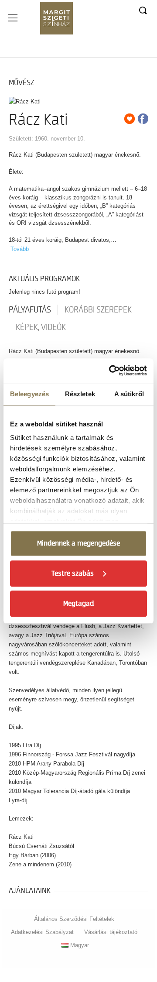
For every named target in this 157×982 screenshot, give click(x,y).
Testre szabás (72, 573)
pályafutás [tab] (30, 310)
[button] (143, 11)
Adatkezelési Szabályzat (42, 932)
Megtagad (78, 604)
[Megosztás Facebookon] (143, 118)
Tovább (19, 249)
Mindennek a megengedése (78, 543)
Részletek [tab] (80, 394)
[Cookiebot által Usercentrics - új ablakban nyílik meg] (111, 370)
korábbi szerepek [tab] (98, 310)
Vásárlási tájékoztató (110, 932)
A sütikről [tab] (129, 394)
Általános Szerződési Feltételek (74, 919)
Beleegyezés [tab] (29, 394)
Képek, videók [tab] (41, 327)
